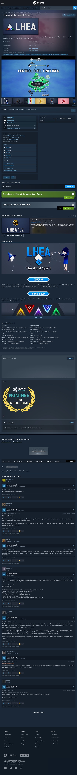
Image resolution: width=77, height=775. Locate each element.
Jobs (22, 737)
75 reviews (16, 541)
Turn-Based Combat (47, 54)
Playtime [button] (48, 461)
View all (71, 422)
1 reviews (8, 481)
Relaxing (28, 54)
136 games (8, 653)
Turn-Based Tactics (8, 54)
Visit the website (8, 145)
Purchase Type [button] (18, 461)
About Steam (7, 734)
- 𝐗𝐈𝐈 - (8, 539)
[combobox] (56, 8)
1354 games (9, 541)
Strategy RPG (56, 54)
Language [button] (29, 461)
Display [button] (57, 461)
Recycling (23, 744)
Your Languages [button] (11, 467)
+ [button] (67, 54)
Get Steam (54, 734)
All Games (4, 12)
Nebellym (9, 503)
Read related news (9, 165)
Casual (15, 136)
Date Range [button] (39, 461)
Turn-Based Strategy (36, 54)
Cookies (37, 744)
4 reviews (8, 505)
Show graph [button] (69, 461)
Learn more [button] (69, 186)
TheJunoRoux (10, 651)
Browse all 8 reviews (38, 712)
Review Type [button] (5, 461)
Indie (18, 136)
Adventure (10, 136)
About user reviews (6, 442)
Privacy (37, 734)
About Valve (24, 734)
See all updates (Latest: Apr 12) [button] (14, 235)
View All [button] (72, 216)
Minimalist (22, 54)
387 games (8, 570)
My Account (54, 744)
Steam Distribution (9, 744)
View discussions (8, 168)
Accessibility (38, 737)
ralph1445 (9, 612)
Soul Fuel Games (33, 48)
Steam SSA (7, 737)
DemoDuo (9, 568)
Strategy (22, 136)
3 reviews (16, 570)
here (32, 427)
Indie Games (11, 12)
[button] (4, 8)
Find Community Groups (10, 170)
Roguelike (63, 54)
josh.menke (9, 479)
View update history (9, 163)
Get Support (54, 741)
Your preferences (17, 442)
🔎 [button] (73, 278)
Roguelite (16, 54)
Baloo (8, 680)
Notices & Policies (40, 741)
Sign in (3, 109)
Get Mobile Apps (55, 737)
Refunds (37, 747)
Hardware (23, 741)
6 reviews (16, 653)
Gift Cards (6, 747)
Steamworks (7, 741)
